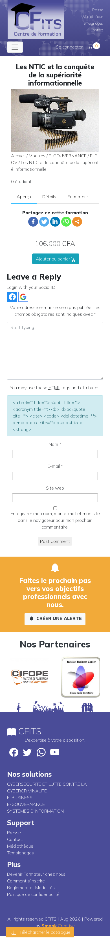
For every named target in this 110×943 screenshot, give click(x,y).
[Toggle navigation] (15, 47)
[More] (77, 222)
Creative (58, 925)
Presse (97, 10)
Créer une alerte (58, 618)
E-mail (55, 466)
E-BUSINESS (19, 797)
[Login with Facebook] (12, 297)
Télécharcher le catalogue (44, 932)
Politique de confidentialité (33, 894)
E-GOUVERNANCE (68, 155)
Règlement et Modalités (31, 887)
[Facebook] (33, 222)
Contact (97, 30)
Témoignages (92, 23)
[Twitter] (44, 222)
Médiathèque (93, 16)
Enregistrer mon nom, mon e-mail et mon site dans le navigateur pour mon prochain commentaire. (55, 520)
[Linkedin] (55, 222)
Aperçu (24, 196)
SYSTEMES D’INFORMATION (35, 811)
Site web (55, 488)
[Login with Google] (23, 297)
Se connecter (69, 47)
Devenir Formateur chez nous (36, 874)
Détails (49, 196)
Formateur (77, 196)
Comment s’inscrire (26, 881)
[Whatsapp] (66, 222)
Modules (37, 155)
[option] (29, 677)
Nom (55, 444)
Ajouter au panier (53, 259)
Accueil (18, 155)
